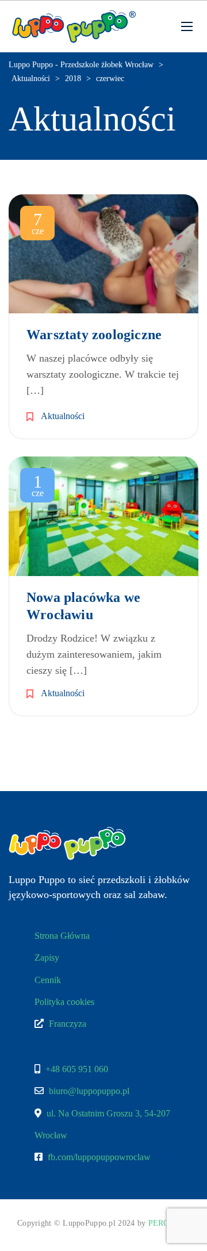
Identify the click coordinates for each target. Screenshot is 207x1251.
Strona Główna (62, 936)
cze (38, 225)
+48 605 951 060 (76, 1069)
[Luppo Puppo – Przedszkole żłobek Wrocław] (74, 26)
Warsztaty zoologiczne (94, 334)
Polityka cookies (64, 1002)
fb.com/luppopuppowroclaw (99, 1157)
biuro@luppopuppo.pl (89, 1091)
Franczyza (66, 1024)
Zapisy (46, 957)
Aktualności (63, 416)
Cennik (47, 980)
